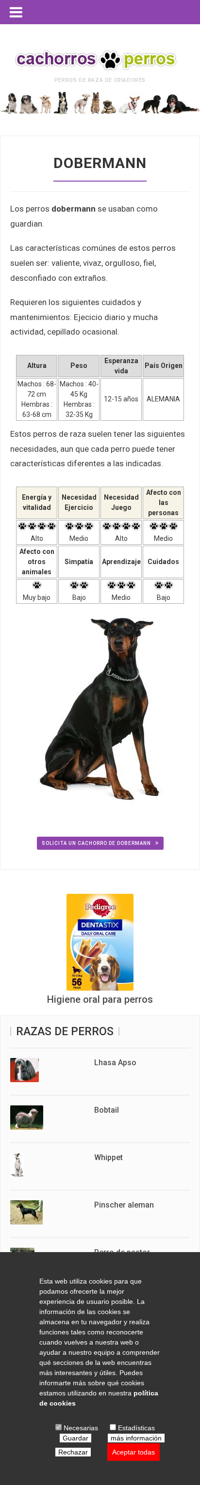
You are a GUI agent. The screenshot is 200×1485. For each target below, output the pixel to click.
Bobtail (106, 1110)
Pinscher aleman (124, 1204)
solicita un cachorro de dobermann (97, 843)
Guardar (75, 1438)
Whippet (108, 1157)
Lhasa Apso (115, 1062)
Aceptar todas (133, 1452)
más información (136, 1438)
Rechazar (73, 1452)
